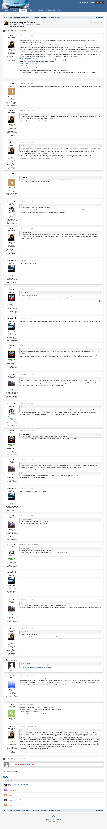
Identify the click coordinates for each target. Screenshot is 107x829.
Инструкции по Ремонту (54, 10)
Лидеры (21, 13)
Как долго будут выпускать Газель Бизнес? (17, 784)
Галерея (31, 10)
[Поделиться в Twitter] (4, 777)
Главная (6, 10)
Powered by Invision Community (53, 822)
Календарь (13, 13)
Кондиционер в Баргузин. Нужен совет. (16, 799)
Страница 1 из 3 (21, 30)
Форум (23, 10)
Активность (41, 10)
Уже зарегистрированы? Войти (85, 2)
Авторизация (87, 22)
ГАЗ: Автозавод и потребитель (32, 24)
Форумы (4, 13)
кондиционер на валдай (13, 789)
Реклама (58, 819)
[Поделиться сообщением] (101, 35)
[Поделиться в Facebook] (6, 777)
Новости (15, 10)
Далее (12, 30)
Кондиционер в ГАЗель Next (14, 794)
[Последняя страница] (15, 31)
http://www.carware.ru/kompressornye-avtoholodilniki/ (33, 667)
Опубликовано (26, 35)
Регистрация (100, 2)
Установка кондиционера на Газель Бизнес (17, 803)
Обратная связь (50, 819)
